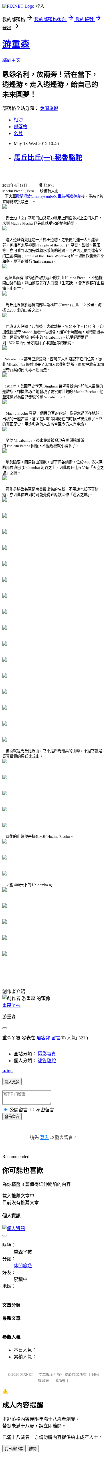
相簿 (18, 119)
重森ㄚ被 (11, 1005)
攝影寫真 (47, 1053)
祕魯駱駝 (47, 1060)
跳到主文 (11, 60)
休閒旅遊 (49, 108)
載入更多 (12, 1082)
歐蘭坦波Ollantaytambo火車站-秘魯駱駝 (48, 196)
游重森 (16, 44)
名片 (18, 133)
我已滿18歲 (14, 1449)
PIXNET (26, 1374)
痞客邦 (43, 1037)
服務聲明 (61, 1380)
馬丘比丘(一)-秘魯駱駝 (48, 157)
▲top (7, 1070)
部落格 (20, 126)
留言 (55, 1037)
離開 (33, 1449)
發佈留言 (12, 1116)
